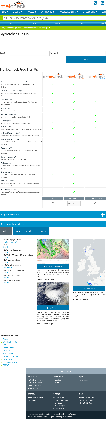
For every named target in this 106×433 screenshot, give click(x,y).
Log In (85, 59)
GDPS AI (6, 350)
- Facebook (57, 380)
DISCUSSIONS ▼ (90, 11)
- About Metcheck (35, 385)
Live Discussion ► (89, 288)
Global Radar (8, 347)
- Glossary (32, 400)
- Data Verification (60, 400)
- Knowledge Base (35, 397)
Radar (5, 339)
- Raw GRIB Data (85, 403)
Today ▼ (6, 231)
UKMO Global (8, 359)
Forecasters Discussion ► (53, 266)
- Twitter (56, 383)
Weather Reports (10, 342)
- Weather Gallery (35, 383)
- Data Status (58, 408)
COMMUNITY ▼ (48, 11)
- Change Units (59, 397)
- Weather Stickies (86, 397)
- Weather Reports (35, 380)
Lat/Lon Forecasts (10, 356)
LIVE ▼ (5, 11)
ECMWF (6, 365)
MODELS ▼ (32, 11)
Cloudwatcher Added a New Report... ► (37, 27)
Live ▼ (18, 231)
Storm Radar (8, 353)
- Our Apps (83, 380)
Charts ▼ (43, 231)
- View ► (5, 272)
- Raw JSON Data (86, 400)
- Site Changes (59, 405)
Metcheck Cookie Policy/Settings (65, 414)
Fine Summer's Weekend (12, 242)
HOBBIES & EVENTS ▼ (68, 11)
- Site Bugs (57, 403)
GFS (4, 345)
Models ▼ (29, 231)
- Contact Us (33, 388)
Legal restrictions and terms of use (40, 414)
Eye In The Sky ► (53, 308)
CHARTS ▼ (17, 11)
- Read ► (5, 247)
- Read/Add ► (7, 267)
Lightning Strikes (10, 362)
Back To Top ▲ (66, 371)
